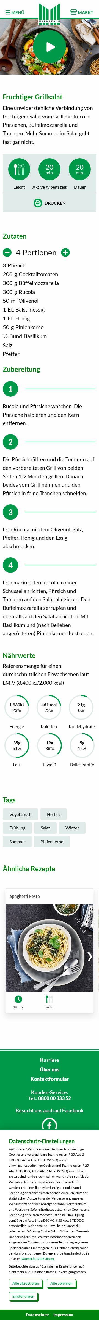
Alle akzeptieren (25, 1283)
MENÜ (17, 12)
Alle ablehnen (61, 1283)
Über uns (49, 1069)
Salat (45, 827)
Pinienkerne (51, 841)
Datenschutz (37, 1314)
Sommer (17, 841)
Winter (72, 827)
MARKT (85, 12)
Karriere (49, 1060)
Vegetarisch (20, 814)
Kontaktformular (50, 1079)
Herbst (53, 814)
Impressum (63, 1314)
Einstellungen (23, 1296)
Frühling (17, 827)
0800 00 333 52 (54, 1098)
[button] (90, 956)
